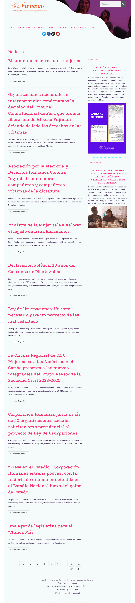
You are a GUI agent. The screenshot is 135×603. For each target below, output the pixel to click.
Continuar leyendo (19, 80)
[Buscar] (123, 4)
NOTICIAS (63, 27)
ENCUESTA (89, 27)
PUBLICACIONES (76, 27)
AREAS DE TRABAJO (46, 27)
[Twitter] (44, 34)
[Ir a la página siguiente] (78, 569)
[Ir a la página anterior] (17, 563)
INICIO (11, 27)
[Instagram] (53, 34)
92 (71, 569)
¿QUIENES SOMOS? (25, 27)
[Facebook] (49, 34)
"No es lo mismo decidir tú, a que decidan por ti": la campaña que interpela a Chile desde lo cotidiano (107, 176)
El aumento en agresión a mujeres (44, 60)
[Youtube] (58, 34)
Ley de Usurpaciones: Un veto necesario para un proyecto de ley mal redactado (44, 315)
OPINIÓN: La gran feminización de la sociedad (107, 70)
